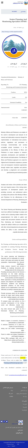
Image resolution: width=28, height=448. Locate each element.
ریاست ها (25, 396)
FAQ (18, 444)
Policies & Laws (10, 444)
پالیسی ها (25, 407)
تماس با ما (25, 404)
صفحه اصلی (23, 11)
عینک (12, 390)
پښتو (9, 446)
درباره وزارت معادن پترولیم (22, 393)
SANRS (11, 396)
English (13, 446)
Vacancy (14, 11)
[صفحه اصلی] (20, 3)
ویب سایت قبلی (24, 390)
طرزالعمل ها (24, 410)
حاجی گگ (11, 393)
